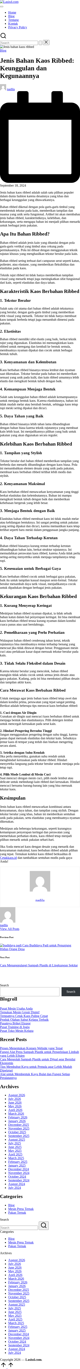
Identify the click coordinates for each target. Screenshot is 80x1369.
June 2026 (15, 1102)
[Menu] (1, 6)
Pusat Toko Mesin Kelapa (16, 1030)
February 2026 (17, 1117)
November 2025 (18, 1128)
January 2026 (17, 1121)
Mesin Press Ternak (21, 1209)
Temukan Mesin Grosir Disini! (20, 1012)
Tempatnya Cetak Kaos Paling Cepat (24, 1016)
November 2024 (18, 1173)
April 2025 (15, 1154)
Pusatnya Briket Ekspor (15, 1023)
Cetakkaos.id (8, 857)
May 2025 (15, 1150)
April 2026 (15, 1110)
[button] (40, 43)
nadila (4, 925)
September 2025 (18, 1136)
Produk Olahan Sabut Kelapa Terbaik (24, 1019)
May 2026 (15, 1106)
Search (4, 985)
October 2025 (17, 1132)
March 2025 (16, 1158)
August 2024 (16, 1184)
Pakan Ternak (17, 1212)
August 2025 (16, 1139)
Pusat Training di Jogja (15, 1027)
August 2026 (16, 1095)
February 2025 (17, 1161)
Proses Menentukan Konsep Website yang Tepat (31, 1048)
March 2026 (16, 1113)
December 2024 (18, 1169)
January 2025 (17, 1165)
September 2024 (18, 1180)
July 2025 (14, 1143)
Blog (3, 50)
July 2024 (14, 1187)
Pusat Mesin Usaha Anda (16, 1008)
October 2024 (17, 1176)
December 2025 (18, 1124)
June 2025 (15, 1147)
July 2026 (14, 1099)
